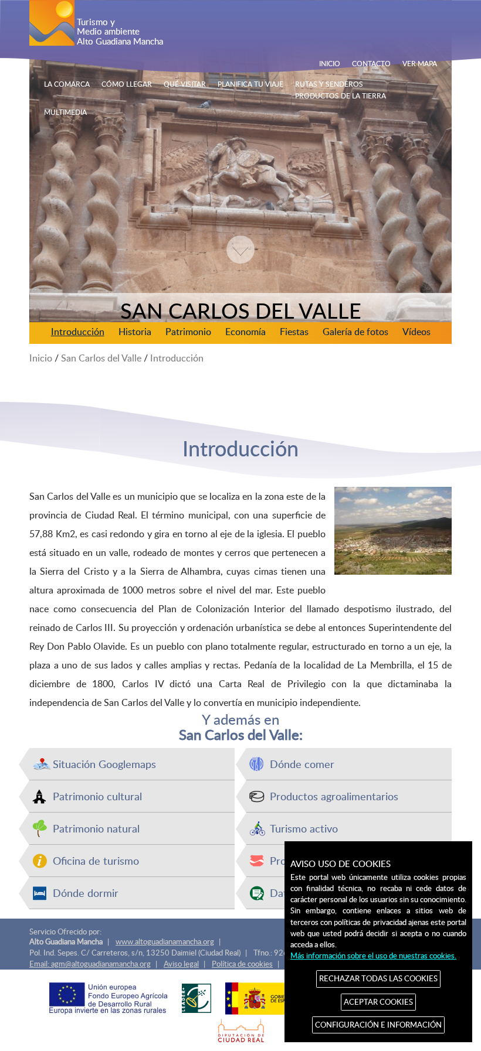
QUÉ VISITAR (185, 83)
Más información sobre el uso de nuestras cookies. (373, 955)
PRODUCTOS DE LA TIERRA (340, 95)
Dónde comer (302, 763)
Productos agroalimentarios (334, 796)
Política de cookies (242, 963)
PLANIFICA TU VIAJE (250, 83)
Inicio (40, 358)
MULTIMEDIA (65, 112)
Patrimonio (188, 331)
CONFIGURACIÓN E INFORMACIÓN (378, 1024)
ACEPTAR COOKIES (378, 1002)
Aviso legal (181, 963)
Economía (245, 331)
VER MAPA (419, 63)
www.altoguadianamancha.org (165, 941)
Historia (134, 331)
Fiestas (294, 331)
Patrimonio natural (96, 828)
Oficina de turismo (96, 860)
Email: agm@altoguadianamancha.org (90, 963)
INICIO (329, 63)
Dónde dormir (85, 892)
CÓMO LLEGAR (126, 83)
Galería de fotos (355, 331)
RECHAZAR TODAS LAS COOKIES (378, 978)
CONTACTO (371, 63)
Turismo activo (304, 828)
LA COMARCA (67, 83)
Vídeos (416, 331)
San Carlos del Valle (101, 358)
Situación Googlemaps (104, 763)
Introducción (77, 331)
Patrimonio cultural (97, 796)
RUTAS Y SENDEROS (329, 83)
